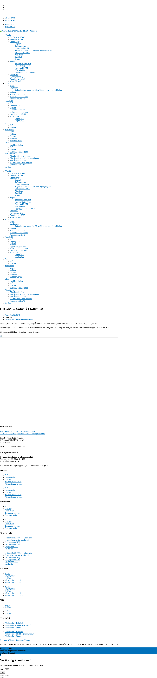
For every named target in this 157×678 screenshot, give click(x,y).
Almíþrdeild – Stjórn (13, 627)
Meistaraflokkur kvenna (19, 97)
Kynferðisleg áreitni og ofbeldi (17, 540)
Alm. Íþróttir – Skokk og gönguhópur (24, 158)
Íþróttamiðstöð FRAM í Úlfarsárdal (18, 538)
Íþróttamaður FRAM (23, 64)
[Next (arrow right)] (3, 677)
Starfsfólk (18, 57)
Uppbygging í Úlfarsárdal (25, 72)
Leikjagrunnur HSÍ (12, 542)
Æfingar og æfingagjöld (19, 152)
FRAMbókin (20, 70)
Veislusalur (9, 549)
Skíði (7, 123)
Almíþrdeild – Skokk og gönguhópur (19, 625)
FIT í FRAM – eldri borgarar (21, 163)
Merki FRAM (15, 81)
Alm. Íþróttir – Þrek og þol (20, 156)
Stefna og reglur (16, 141)
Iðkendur (13, 138)
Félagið (8, 35)
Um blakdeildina (16, 145)
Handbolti (9, 101)
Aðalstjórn (19, 55)
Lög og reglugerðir (22, 48)
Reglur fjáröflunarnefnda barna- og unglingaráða (33, 50)
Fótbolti (8, 83)
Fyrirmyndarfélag (16, 77)
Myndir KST (10, 20)
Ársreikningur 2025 (17, 79)
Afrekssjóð (14, 75)
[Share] (3, 675)
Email (2, 670)
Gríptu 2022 (19, 121)
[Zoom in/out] (8, 675)
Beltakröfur (14, 136)
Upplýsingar (14, 42)
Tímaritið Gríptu (16, 116)
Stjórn (12, 86)
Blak (7, 143)
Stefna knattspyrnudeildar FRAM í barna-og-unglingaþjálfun (38, 90)
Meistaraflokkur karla (18, 94)
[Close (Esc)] (1, 675)
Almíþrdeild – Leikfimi (14, 623)
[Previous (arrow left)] (1, 677)
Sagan (12, 61)
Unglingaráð (15, 88)
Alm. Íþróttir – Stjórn (18, 160)
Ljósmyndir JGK (11, 547)
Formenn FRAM (21, 68)
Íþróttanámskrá (20, 46)
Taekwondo (9, 130)
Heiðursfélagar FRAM (23, 66)
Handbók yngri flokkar (19, 114)
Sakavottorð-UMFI (22, 53)
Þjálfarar (13, 92)
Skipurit (18, 44)
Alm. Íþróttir (10, 154)
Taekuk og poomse (12, 513)
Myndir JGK (10, 18)
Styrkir (17, 59)
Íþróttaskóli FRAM (17, 165)
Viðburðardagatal (16, 39)
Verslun (8, 167)
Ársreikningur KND (18, 99)
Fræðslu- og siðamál (18, 37)
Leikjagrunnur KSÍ (12, 544)
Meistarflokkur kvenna (13, 484)
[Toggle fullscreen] (6, 675)
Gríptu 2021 (19, 119)
